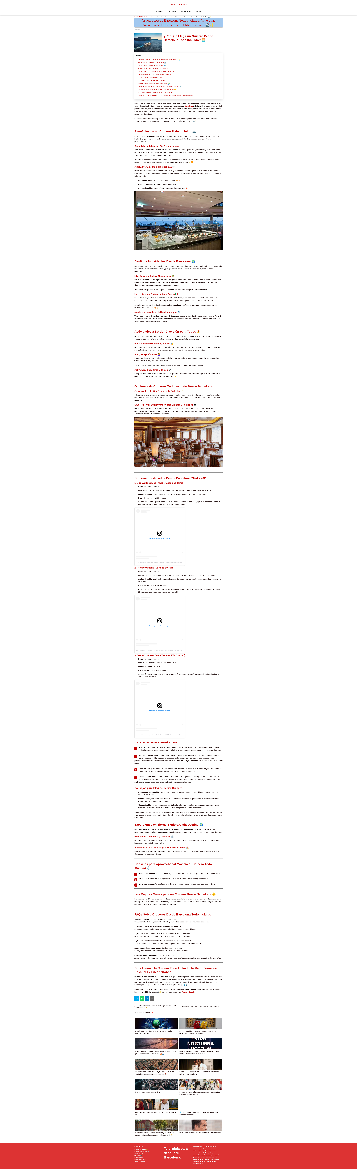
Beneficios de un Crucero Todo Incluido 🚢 (152, 62)
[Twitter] (136, 998)
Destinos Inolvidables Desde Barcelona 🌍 (152, 65)
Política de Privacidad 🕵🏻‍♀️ (141, 1151)
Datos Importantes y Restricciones (151, 77)
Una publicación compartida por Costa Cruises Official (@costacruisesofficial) (159, 735)
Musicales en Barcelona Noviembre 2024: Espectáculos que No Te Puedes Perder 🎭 (156, 1006)
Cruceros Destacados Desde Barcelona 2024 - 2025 (155, 74)
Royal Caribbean (145, 568)
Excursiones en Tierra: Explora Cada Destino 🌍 (154, 84)
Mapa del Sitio (138, 1157)
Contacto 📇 (138, 1155)
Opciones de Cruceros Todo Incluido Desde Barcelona (156, 71)
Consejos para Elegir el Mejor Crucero (152, 80)
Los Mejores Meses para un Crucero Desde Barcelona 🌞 (157, 89)
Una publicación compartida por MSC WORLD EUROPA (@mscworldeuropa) (159, 562)
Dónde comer (171, 11)
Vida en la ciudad (185, 11)
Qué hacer (158, 11)
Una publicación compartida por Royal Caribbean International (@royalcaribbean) (160, 650)
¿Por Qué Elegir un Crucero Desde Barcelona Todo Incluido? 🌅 (159, 59)
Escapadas (198, 11)
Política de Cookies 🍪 (141, 1149)
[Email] (152, 998)
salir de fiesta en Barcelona (201, 1155)
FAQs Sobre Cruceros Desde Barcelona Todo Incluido (155, 92)
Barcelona (189, 106)
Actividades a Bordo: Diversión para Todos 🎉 (153, 68)
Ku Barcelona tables (140, 1159)
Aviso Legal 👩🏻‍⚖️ (138, 1153)
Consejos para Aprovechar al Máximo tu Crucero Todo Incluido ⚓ (159, 86)
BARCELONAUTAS (178, 4)
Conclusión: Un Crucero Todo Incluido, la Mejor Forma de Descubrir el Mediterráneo (165, 95)
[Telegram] (147, 998)
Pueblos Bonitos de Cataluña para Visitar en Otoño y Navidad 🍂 (201, 1006)
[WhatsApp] (142, 998)
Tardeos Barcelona (139, 1161)
